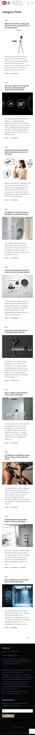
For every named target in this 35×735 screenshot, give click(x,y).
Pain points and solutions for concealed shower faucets (16, 331)
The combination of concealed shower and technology (16, 581)
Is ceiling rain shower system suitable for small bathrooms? (16, 213)
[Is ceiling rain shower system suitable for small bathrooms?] (17, 228)
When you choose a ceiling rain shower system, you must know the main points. (17, 26)
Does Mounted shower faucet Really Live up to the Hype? (16, 520)
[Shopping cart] (28, 3)
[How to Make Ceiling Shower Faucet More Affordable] (17, 408)
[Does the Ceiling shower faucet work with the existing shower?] (17, 286)
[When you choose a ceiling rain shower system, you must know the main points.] (17, 41)
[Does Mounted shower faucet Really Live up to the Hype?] (17, 535)
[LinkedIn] (14, 727)
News (6, 20)
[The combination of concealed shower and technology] (17, 595)
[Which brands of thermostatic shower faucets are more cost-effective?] (17, 168)
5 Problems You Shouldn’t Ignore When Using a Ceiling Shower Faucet (17, 457)
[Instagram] (17, 727)
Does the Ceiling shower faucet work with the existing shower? (17, 271)
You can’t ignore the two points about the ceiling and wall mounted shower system (17, 88)
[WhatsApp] (20, 727)
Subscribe (8, 716)
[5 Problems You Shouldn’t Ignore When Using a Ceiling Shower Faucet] (17, 473)
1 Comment (22, 567)
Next (28, 637)
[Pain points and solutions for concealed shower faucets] (17, 346)
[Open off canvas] (32, 3)
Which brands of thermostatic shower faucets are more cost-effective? (17, 152)
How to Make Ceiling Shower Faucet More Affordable (16, 394)
